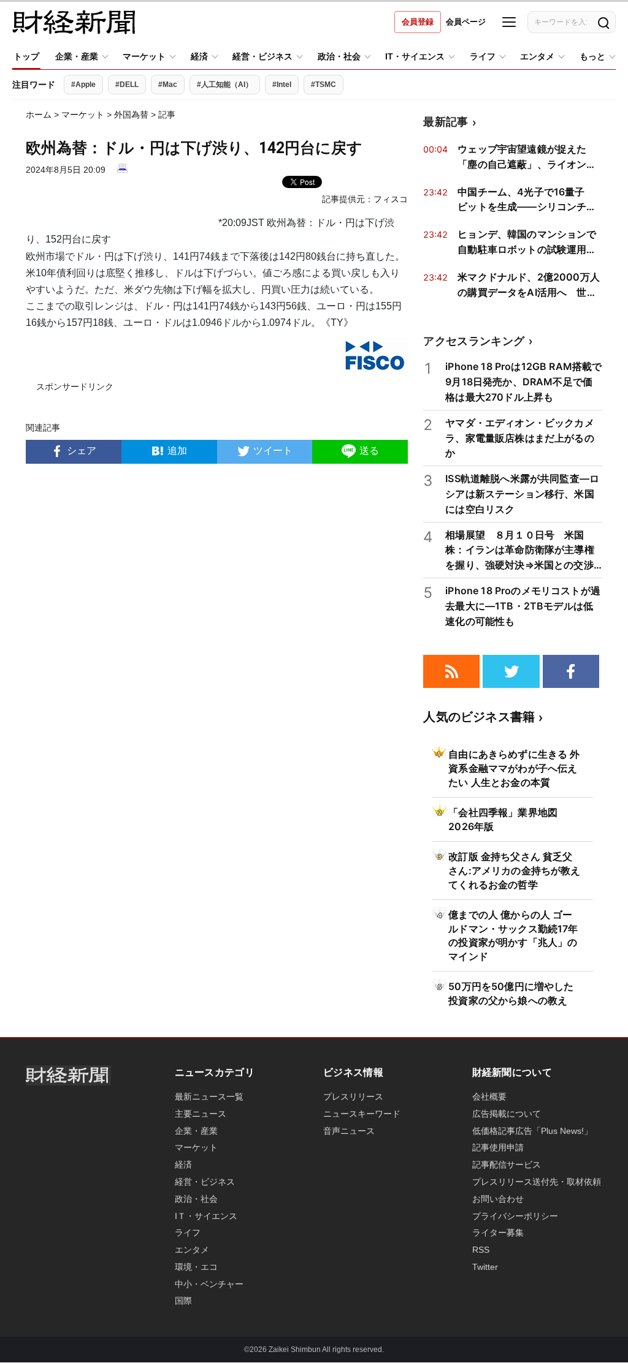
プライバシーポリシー (515, 1216)
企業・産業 (76, 56)
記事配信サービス (506, 1164)
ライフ (483, 56)
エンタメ (537, 56)
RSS (480, 1250)
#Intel (281, 84)
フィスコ (390, 199)
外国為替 (131, 114)
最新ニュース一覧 (209, 1096)
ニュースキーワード (361, 1114)
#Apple (83, 84)
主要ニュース (200, 1114)
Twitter (485, 1267)
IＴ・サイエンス (206, 1216)
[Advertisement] (217, 584)
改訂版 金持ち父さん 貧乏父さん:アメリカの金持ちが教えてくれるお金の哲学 (514, 870)
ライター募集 (498, 1232)
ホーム (39, 114)
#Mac (167, 84)
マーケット (144, 56)
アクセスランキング (473, 340)
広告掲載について (506, 1114)
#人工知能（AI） (225, 84)
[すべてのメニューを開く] (509, 22)
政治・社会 (339, 56)
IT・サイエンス (415, 56)
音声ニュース (349, 1131)
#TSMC (323, 84)
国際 (183, 1300)
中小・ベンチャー (209, 1284)
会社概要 (489, 1096)
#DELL (127, 84)
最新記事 (445, 121)
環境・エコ (196, 1267)
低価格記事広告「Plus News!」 (532, 1131)
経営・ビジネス (262, 56)
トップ (26, 56)
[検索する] (603, 22)
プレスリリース (353, 1096)
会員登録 (418, 21)
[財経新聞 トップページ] (73, 22)
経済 (199, 56)
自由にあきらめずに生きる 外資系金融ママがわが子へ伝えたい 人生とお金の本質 (514, 768)
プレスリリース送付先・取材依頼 (536, 1182)
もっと (592, 56)
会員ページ (466, 21)
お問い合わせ (498, 1199)
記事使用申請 (498, 1147)
